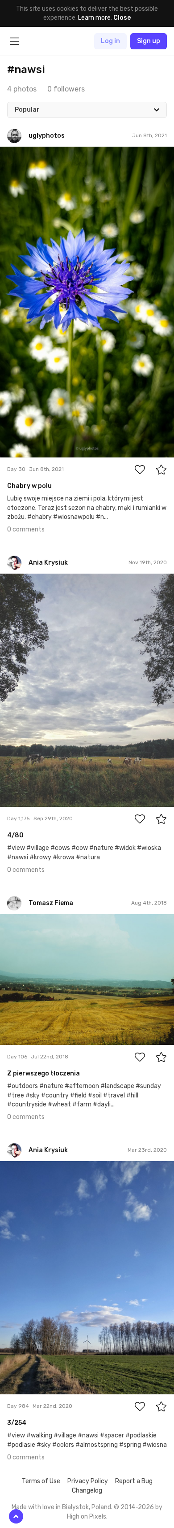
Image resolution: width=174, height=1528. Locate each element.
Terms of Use (41, 1481)
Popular (27, 109)
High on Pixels (86, 1516)
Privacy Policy (87, 1481)
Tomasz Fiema (40, 921)
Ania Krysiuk (37, 580)
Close (122, 18)
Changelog (87, 1490)
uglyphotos (37, 153)
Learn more (94, 18)
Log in (110, 41)
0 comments (26, 529)
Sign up (148, 41)
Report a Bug (134, 1481)
